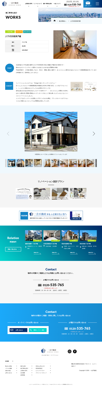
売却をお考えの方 (40, 366)
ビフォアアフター (40, 370)
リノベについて (37, 3)
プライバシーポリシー (41, 372)
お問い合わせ (8, 372)
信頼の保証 (8, 370)
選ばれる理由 (8, 366)
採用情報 (22, 375)
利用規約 (64, 384)
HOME (7, 361)
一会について (57, 3)
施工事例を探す (24, 368)
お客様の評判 (28, 3)
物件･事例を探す (47, 3)
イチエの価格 (8, 368)
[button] (93, 133)
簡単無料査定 (39, 368)
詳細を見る (36, 252)
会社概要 (22, 372)
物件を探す (23, 366)
